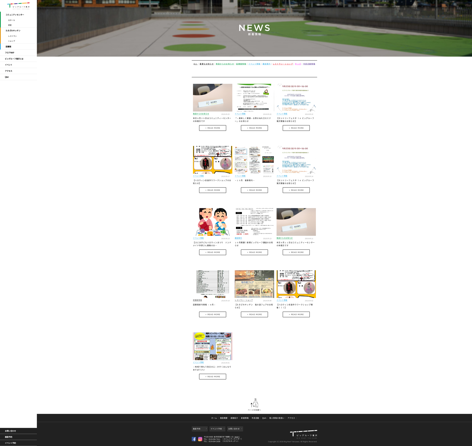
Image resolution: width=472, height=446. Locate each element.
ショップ (11, 41)
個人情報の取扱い (277, 418)
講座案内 (267, 64)
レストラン (12, 36)
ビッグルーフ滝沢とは (14, 58)
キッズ (298, 64)
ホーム (214, 418)
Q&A (7, 77)
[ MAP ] (237, 437)
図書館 (8, 46)
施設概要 (224, 418)
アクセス (8, 71)
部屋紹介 (234, 418)
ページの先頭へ (254, 404)
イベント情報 (254, 64)
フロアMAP (9, 52)
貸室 (10, 25)
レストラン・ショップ (283, 64)
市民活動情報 (309, 64)
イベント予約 (10, 443)
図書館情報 (241, 64)
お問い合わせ (10, 431)
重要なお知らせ (207, 64)
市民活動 (255, 418)
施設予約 (8, 437)
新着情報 (245, 418)
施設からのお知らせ (225, 64)
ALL (196, 64)
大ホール (11, 20)
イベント (8, 64)
